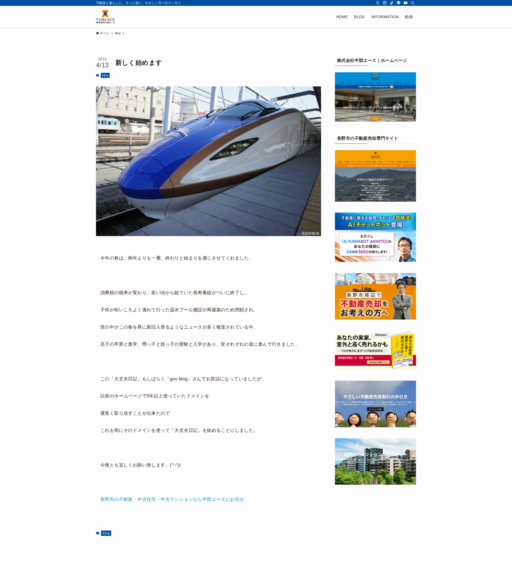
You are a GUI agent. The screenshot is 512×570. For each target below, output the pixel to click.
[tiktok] (391, 3)
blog (105, 75)
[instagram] (384, 3)
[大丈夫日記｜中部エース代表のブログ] (105, 16)
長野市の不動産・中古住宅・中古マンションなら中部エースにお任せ (172, 499)
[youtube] (405, 3)
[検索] (412, 3)
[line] (398, 3)
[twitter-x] (377, 3)
